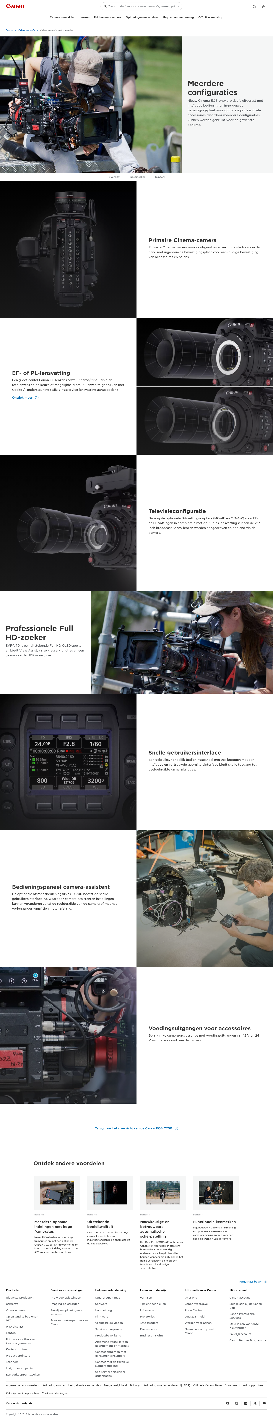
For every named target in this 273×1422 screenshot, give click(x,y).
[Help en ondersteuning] (195, 17)
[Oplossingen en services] (159, 17)
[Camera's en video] (76, 17)
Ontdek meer (22, 397)
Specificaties (137, 177)
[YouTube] (264, 1403)
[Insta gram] (237, 1403)
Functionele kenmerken (214, 1222)
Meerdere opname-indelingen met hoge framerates (53, 1226)
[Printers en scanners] (122, 17)
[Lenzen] (91, 17)
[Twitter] (255, 1403)
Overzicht (114, 177)
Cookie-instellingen (55, 1393)
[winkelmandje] (263, 7)
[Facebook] (228, 1403)
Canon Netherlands (19, 1403)
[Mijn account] (254, 7)
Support (160, 177)
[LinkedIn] (246, 1403)
